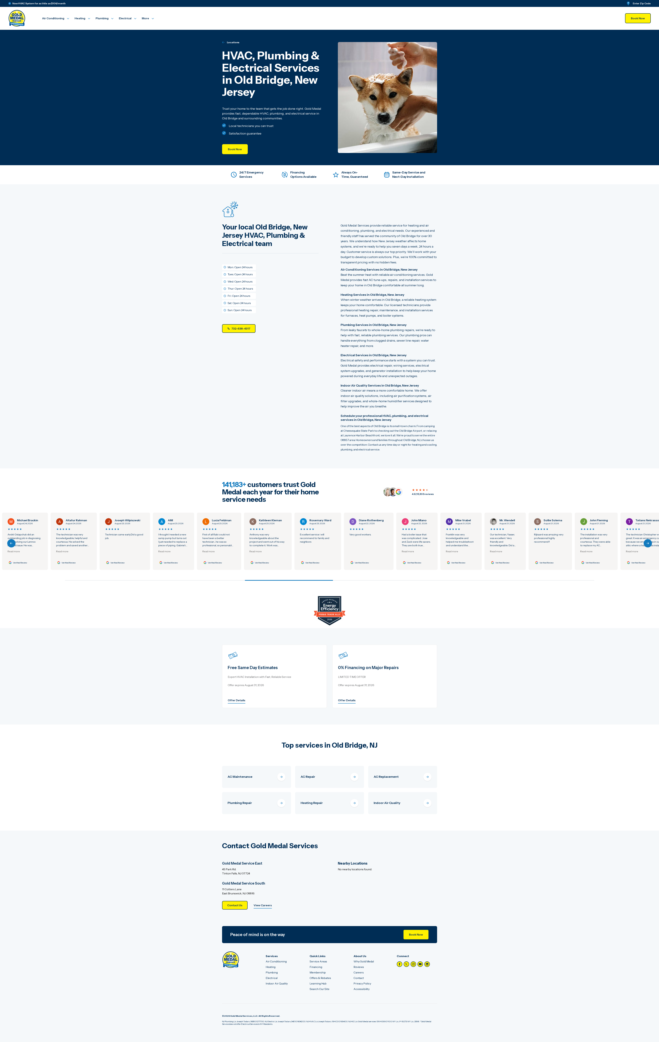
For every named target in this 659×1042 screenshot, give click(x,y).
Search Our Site (319, 989)
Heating (270, 967)
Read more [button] (18, 551)
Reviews (359, 967)
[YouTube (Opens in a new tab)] (420, 964)
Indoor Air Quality (277, 983)
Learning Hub (318, 983)
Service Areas (318, 961)
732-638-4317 (240, 328)
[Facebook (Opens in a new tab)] (399, 964)
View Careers (263, 905)
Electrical (271, 978)
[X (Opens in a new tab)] (406, 964)
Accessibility (362, 989)
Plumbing (272, 972)
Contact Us (234, 905)
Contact (359, 978)
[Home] (230, 959)
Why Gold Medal (364, 961)
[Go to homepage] (21, 18)
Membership (318, 972)
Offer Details (236, 700)
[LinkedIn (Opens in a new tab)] (427, 964)
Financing (316, 967)
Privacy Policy (362, 983)
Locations (233, 42)
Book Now (638, 18)
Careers (359, 972)
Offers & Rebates (320, 978)
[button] (648, 543)
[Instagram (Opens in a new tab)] (413, 964)
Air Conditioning (276, 961)
